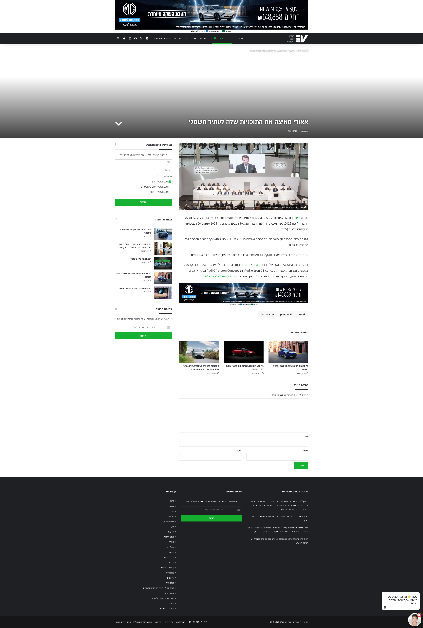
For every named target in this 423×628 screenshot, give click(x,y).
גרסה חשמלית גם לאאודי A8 (222, 276)
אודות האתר (168, 622)
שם (306, 436)
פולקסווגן (285, 314)
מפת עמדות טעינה (161, 38)
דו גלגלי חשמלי (167, 521)
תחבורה (170, 603)
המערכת (304, 131)
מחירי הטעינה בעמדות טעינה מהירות (135, 288)
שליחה (143, 202)
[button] (414, 619)
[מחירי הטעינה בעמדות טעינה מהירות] (163, 293)
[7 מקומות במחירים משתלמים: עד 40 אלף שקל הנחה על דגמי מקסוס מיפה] (199, 352)
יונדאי (171, 552)
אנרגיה (171, 506)
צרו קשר (158, 622)
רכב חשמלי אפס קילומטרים (155, 186)
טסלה (171, 541)
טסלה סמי (169, 547)
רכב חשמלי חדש (160, 181)
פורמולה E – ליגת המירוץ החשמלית (158, 588)
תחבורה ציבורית (167, 608)
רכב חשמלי (267, 314)
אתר (239, 450)
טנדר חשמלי (168, 536)
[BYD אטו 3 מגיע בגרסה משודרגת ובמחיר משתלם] (288, 352)
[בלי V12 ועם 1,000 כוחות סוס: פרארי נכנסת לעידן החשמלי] (244, 352)
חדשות (222, 38)
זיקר (172, 526)
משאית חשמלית (167, 567)
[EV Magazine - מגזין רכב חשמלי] (297, 38)
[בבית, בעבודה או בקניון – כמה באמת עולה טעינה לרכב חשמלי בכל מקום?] (163, 248)
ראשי (241, 38)
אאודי (296, 217)
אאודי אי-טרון (249, 265)
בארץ (171, 511)
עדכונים (170, 577)
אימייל (305, 450)
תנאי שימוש (180, 622)
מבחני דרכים (168, 557)
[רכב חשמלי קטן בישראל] (163, 263)
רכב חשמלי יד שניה (159, 192)
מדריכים (183, 38)
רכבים (203, 38)
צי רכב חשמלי (168, 593)
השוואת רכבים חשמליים (143, 622)
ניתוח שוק (170, 572)
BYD (172, 501)
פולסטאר (170, 582)
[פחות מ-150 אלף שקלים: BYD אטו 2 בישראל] (163, 234)
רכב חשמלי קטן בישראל (141, 259)
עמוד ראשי (301, 50)
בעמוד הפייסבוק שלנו (288, 531)
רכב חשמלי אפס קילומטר (163, 598)
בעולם (171, 516)
